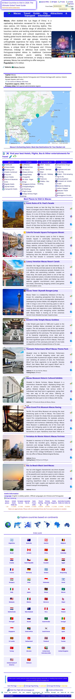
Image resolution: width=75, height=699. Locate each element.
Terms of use (55, 143)
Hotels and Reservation (56, 690)
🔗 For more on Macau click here (16, 82)
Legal (49, 696)
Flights (55, 2)
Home (72, 4)
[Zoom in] (66, 131)
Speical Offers (45, 2)
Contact (43, 696)
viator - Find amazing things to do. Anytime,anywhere (64, 176)
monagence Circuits (64, 195)
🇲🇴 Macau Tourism (18, 67)
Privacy (54, 696)
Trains (63, 2)
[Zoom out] (66, 135)
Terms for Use (63, 696)
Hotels (71, 2)
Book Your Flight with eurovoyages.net (22, 690)
